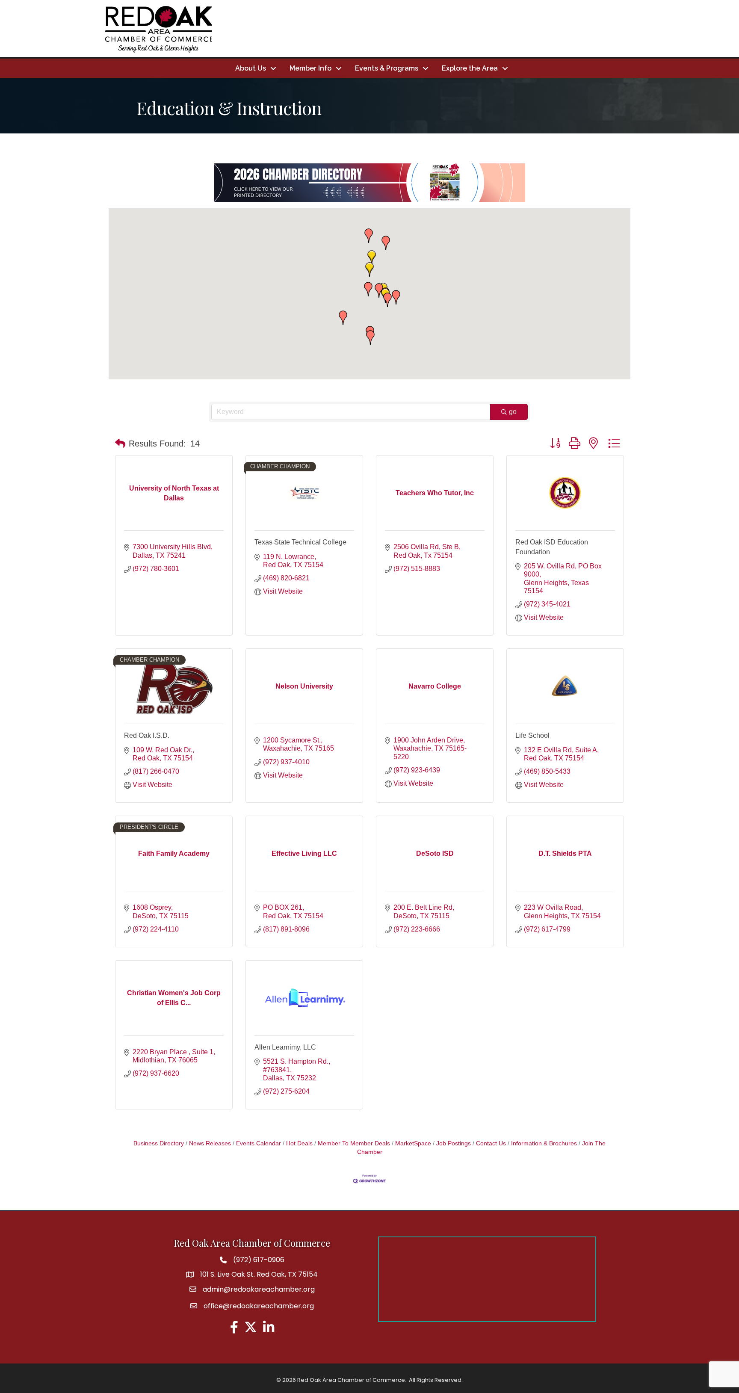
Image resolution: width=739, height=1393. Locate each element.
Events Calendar (258, 1143)
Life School (532, 735)
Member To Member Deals (354, 1143)
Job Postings (453, 1143)
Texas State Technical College (300, 542)
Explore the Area (470, 68)
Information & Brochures (544, 1143)
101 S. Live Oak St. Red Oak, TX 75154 (259, 1274)
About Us (250, 68)
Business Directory (158, 1143)
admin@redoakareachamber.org (259, 1289)
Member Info (310, 68)
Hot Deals (299, 1143)
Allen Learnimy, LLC (285, 1047)
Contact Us (491, 1143)
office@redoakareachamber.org (259, 1306)
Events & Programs (386, 68)
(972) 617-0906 (258, 1260)
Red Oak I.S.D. (146, 735)
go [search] (513, 411)
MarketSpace (413, 1143)
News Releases (210, 1143)
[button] (370, 337)
